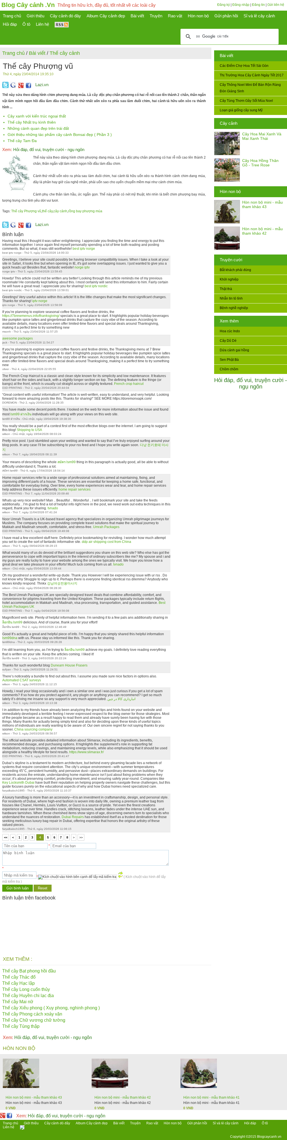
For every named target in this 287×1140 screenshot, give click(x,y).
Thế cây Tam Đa (22, 140)
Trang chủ (13, 53)
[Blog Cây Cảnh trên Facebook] (28, 87)
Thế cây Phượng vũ (26, 211)
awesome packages (17, 338)
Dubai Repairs (73, 817)
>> (81, 837)
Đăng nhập (240, 5)
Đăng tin (258, 5)
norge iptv (82, 267)
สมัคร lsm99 (66, 462)
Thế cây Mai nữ (17, 1001)
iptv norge (39, 301)
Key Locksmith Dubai (18, 783)
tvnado (53, 508)
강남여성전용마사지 (62, 583)
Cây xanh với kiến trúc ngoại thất (37, 116)
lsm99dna (9, 638)
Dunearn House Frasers (69, 665)
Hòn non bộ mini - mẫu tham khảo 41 (211, 1097)
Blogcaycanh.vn (269, 1137)
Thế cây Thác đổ (19, 977)
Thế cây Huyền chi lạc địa (28, 995)
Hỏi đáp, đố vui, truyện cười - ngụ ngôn (250, 383)
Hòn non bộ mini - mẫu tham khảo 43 (262, 204)
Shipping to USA (29, 430)
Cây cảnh (228, 123)
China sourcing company (33, 729)
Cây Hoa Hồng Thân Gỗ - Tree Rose (260, 162)
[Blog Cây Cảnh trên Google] (20, 87)
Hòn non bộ (230, 191)
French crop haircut (129, 384)
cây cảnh (60, 211)
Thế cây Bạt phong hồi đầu (29, 971)
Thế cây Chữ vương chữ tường (33, 1020)
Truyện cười (231, 259)
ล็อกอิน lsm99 (12, 622)
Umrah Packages (106, 527)
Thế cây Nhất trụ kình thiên (32, 122)
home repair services (75, 489)
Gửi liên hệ (275, 5)
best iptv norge (84, 249)
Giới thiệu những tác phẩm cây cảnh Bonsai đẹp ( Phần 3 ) (60, 134)
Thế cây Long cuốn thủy (26, 989)
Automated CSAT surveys (21, 680)
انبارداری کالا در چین (121, 699)
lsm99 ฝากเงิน (20, 414)
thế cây (47, 211)
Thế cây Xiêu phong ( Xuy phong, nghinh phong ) (51, 1007)
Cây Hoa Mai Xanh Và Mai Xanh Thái (261, 136)
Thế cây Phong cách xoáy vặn (32, 1014)
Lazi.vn (41, 84)
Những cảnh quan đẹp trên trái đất (38, 128)
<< (5, 837)
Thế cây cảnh (65, 53)
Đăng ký (223, 5)
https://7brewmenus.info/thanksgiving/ (30, 316)
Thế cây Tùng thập (21, 1026)
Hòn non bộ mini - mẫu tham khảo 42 (262, 231)
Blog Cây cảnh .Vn (28, 4)
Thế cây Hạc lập (18, 983)
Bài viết (226, 55)
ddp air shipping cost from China (106, 542)
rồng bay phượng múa (85, 211)
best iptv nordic (96, 286)
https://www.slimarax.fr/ (86, 752)
